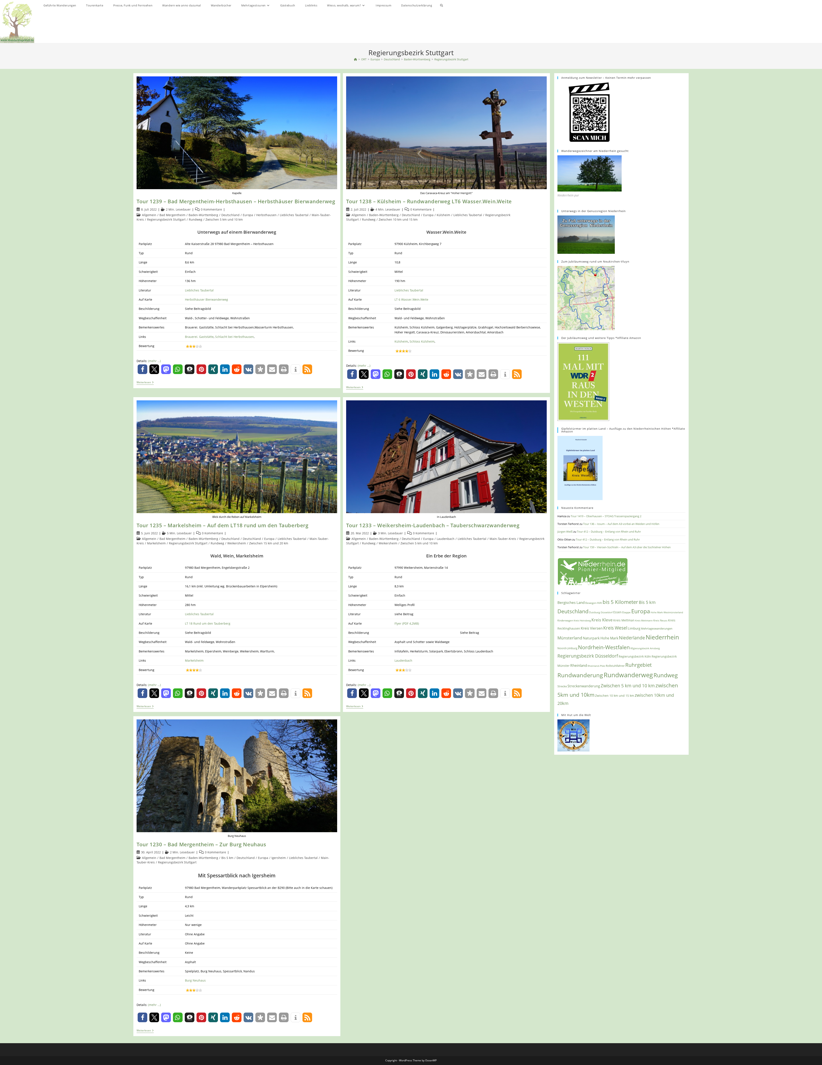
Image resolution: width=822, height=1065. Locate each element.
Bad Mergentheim (172, 215)
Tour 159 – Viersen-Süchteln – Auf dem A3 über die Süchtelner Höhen (627, 547)
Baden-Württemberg (203, 215)
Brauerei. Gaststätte (199, 337)
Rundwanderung (580, 675)
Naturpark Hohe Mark (600, 638)
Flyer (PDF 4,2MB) (407, 623)
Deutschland (230, 215)
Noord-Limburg (567, 648)
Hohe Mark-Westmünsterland (667, 612)
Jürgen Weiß (565, 531)
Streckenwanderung (583, 686)
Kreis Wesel (615, 628)
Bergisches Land (571, 602)
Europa (248, 215)
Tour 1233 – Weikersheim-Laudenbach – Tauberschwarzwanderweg (432, 525)
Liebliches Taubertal (294, 215)
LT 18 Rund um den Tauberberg (207, 623)
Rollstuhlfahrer (615, 666)
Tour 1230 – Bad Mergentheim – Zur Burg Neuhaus (201, 844)
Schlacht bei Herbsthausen (234, 337)
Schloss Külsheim (422, 341)
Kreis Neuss (660, 620)
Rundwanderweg (628, 675)
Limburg (634, 628)
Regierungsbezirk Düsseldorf (587, 656)
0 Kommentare (211, 209)
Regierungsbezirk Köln (635, 656)
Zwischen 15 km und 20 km (268, 543)
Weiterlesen (145, 383)
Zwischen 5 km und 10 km (224, 219)
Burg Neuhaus (195, 980)
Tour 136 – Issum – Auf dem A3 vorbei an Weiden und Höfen (621, 524)
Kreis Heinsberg (582, 620)
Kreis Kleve (602, 620)
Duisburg (594, 612)
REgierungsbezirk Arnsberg (645, 648)
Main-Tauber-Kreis (503, 539)
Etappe (626, 612)
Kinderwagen (565, 620)
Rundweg (195, 219)
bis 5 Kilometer (620, 602)
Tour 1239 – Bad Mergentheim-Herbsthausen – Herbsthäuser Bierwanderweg (236, 201)
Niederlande (632, 638)
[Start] (355, 59)
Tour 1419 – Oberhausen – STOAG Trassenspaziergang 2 (606, 516)
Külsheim (443, 215)
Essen (617, 612)
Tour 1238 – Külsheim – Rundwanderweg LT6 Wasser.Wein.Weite (429, 201)
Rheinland (578, 665)
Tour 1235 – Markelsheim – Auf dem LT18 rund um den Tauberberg (222, 525)
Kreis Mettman (623, 620)
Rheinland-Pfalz (596, 665)
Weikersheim (236, 543)
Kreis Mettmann (644, 620)
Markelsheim (156, 543)
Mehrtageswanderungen (656, 628)
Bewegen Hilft (593, 603)
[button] (142, 369)
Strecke (562, 686)
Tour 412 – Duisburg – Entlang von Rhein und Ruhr (609, 531)
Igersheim (278, 858)
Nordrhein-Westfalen (604, 647)
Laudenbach (445, 539)
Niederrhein (662, 637)
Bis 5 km (227, 858)
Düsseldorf (607, 612)
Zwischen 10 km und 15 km (398, 219)
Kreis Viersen (592, 628)
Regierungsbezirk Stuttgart (451, 59)
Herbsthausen (266, 215)
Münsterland (569, 637)
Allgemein (149, 215)
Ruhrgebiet (638, 664)
